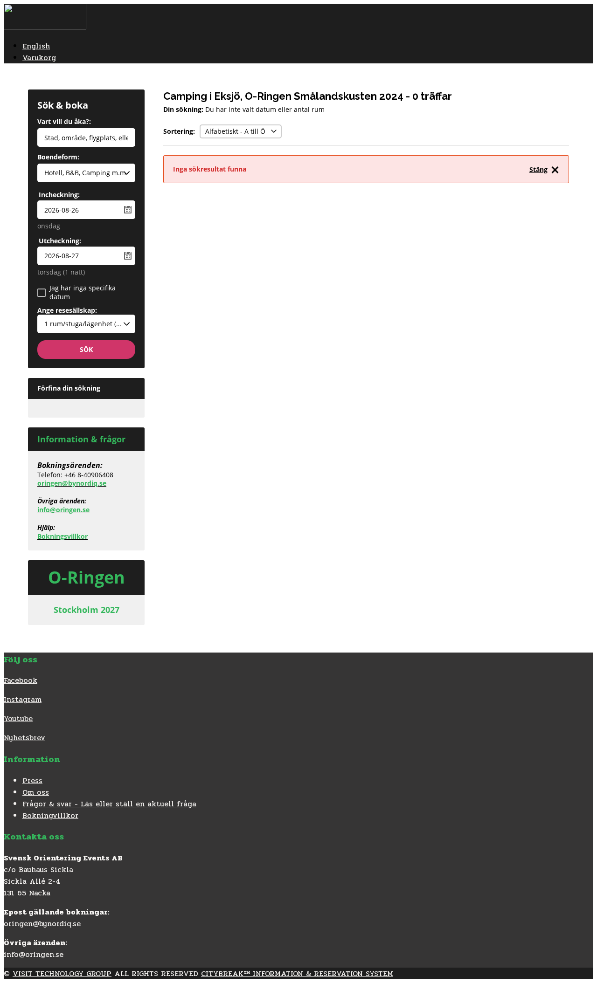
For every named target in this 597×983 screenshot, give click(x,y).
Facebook (20, 680)
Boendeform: (58, 157)
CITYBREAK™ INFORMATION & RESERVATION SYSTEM (297, 973)
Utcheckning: (60, 240)
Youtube (18, 718)
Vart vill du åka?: (64, 122)
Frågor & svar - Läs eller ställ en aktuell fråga (109, 804)
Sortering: (179, 131)
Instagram (23, 699)
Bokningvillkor (50, 815)
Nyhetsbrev (24, 737)
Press (32, 780)
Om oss (35, 792)
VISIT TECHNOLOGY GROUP (62, 973)
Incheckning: (59, 194)
